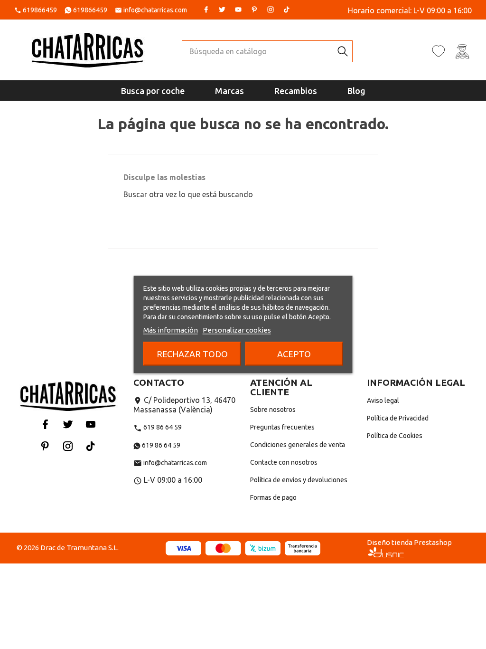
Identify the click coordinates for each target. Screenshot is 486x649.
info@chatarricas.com (155, 10)
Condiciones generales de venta (297, 445)
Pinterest (254, 9)
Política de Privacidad (398, 418)
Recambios (295, 90)
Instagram (270, 9)
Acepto (294, 354)
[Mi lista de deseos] (438, 51)
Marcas (229, 90)
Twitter (222, 9)
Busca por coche (153, 90)
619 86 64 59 (157, 427)
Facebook (206, 9)
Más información (170, 330)
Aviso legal (383, 400)
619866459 (40, 10)
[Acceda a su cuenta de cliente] (462, 51)
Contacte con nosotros (284, 462)
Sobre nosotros (273, 409)
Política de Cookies (394, 435)
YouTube (238, 9)
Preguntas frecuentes (282, 427)
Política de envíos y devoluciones (298, 480)
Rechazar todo (192, 354)
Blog (356, 90)
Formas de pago (273, 497)
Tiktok (286, 9)
